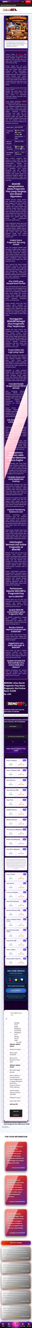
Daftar (16, 1325)
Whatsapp (23, 1326)
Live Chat (29, 1326)
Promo (3, 1326)
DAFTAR (28, 1)
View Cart (16, 1111)
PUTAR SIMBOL (16, 990)
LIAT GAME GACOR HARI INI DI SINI (16, 736)
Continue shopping (16, 1118)
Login (9, 1326)
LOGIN (22, 1)
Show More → (6, 1127)
